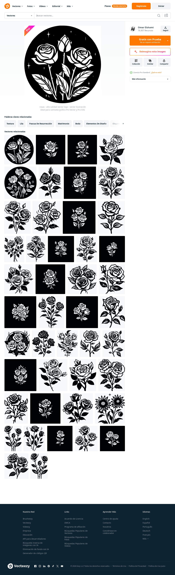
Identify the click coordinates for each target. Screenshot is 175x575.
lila (21, 123)
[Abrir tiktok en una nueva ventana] (53, 566)
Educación (27, 534)
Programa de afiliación (74, 526)
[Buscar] (158, 15)
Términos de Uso (119, 566)
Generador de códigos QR (35, 553)
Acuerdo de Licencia (73, 518)
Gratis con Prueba (150, 40)
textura (10, 123)
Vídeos (42, 6)
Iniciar (161, 6)
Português (147, 526)
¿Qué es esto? (156, 72)
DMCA (67, 522)
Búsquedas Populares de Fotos (76, 538)
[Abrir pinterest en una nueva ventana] (49, 566)
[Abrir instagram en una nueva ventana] (40, 566)
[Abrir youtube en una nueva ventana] (62, 566)
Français (146, 534)
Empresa (27, 530)
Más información (139, 79)
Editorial (56, 6)
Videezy (26, 526)
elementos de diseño (96, 123)
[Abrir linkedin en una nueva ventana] (44, 566)
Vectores (16, 6)
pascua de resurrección (40, 123)
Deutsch (146, 530)
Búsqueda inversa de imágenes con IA (32, 543)
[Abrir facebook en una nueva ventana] (35, 566)
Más (69, 6)
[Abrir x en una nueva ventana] (57, 566)
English (146, 518)
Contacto (107, 522)
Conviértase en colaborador (110, 531)
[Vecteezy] (7, 6)
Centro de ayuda (110, 518)
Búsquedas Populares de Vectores (76, 531)
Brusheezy (28, 518)
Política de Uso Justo (156, 566)
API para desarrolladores (34, 538)
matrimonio (63, 123)
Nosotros (107, 526)
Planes (108, 6)
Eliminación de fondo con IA (36, 549)
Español (146, 522)
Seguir (165, 30)
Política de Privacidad (137, 566)
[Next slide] (120, 123)
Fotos (30, 6)
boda (77, 123)
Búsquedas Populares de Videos (76, 544)
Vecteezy (27, 522)
